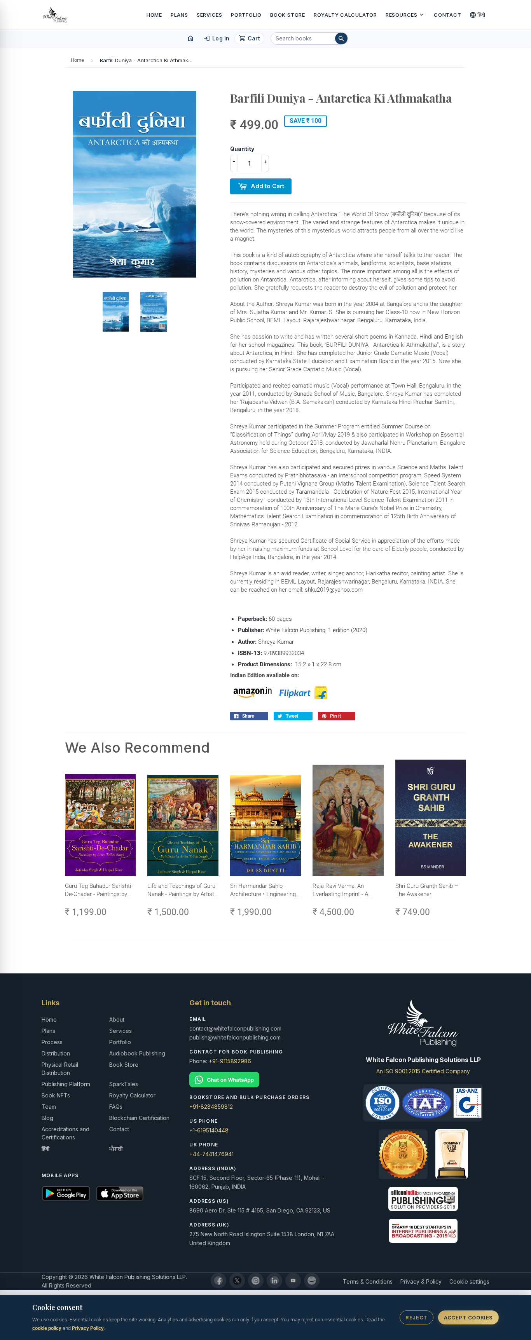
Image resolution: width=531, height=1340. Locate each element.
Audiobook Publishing (137, 1053)
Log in (216, 38)
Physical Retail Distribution (60, 1068)
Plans (179, 15)
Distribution (56, 1053)
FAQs (115, 1106)
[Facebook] (218, 1280)
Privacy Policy (88, 1328)
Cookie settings (469, 1281)
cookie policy (46, 1328)
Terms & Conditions (368, 1281)
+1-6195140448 (209, 1130)
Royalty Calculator (345, 15)
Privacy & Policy (421, 1281)
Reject (416, 1317)
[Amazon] (312, 1280)
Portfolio (246, 15)
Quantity (242, 148)
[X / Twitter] (237, 1280)
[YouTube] (293, 1280)
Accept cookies (468, 1317)
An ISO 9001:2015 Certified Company (423, 1071)
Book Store (287, 15)
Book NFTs (56, 1095)
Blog (47, 1118)
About (116, 1019)
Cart (249, 38)
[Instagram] (256, 1280)
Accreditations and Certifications (65, 1133)
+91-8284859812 (211, 1106)
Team (49, 1106)
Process (52, 1042)
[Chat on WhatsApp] (265, 1080)
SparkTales (123, 1084)
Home (154, 15)
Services (209, 15)
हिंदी (478, 14)
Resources (405, 14)
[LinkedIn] (274, 1280)
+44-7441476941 (211, 1154)
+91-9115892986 (230, 1061)
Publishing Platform (66, 1084)
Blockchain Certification (139, 1118)
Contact (447, 15)
